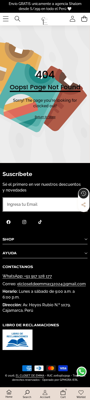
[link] (45, 117)
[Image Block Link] (17, 340)
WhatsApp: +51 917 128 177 (27, 276)
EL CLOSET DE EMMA (30, 375)
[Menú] (5, 18)
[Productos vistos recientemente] (83, 193)
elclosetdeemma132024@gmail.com (51, 284)
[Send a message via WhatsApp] (82, 372)
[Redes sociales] (83, 205)
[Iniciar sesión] (72, 18)
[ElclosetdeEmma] (44, 18)
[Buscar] (17, 18)
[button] (84, 18)
